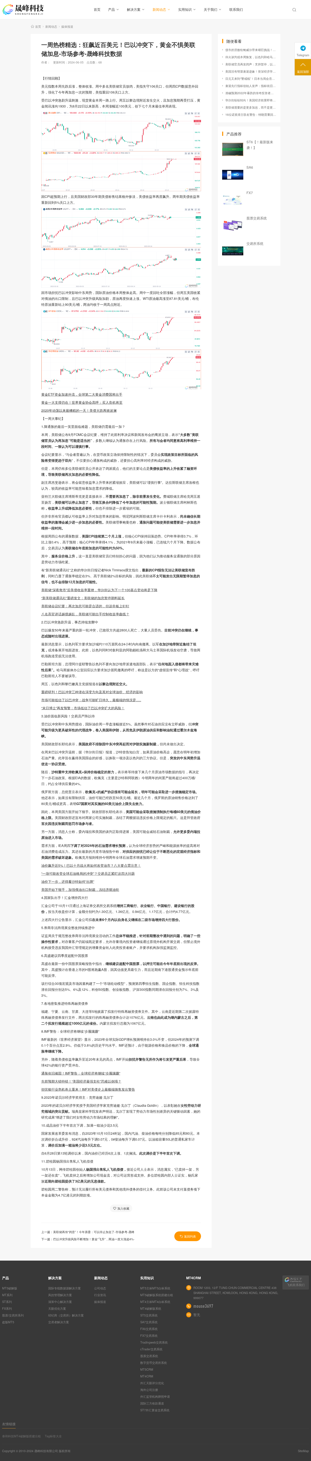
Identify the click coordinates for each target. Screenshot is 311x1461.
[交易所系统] (232, 251)
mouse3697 (203, 1306)
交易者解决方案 (58, 1322)
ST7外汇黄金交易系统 (154, 1410)
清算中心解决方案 (60, 1302)
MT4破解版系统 (150, 1308)
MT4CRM (146, 1376)
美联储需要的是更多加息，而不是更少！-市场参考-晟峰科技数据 (250, 107)
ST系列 (7, 1302)
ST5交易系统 (149, 1315)
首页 (97, 9)
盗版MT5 (8, 1322)
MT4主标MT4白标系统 (155, 1302)
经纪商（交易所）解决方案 (66, 1315)
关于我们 (210, 9)
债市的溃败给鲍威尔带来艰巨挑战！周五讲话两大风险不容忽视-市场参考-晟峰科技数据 (250, 50)
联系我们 (236, 9)
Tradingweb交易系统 (154, 1342)
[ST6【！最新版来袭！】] (232, 149)
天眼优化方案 (57, 1308)
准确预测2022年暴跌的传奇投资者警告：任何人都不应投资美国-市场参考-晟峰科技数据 (250, 93)
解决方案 (133, 9)
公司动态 (100, 1288)
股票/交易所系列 (13, 1315)
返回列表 (190, 1236)
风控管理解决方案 (60, 1295)
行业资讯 (100, 1295)
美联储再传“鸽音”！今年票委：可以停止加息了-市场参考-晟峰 (93, 1232)
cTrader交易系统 (151, 1349)
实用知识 (185, 9)
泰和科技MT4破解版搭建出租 (21, 1436)
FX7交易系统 (149, 1335)
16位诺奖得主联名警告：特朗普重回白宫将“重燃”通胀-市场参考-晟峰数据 (250, 114)
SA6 (249, 167)
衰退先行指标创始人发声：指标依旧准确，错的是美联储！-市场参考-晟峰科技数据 (250, 86)
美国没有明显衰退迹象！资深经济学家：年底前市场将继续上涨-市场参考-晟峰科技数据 (250, 71)
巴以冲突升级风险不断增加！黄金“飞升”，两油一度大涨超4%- (94, 1239)
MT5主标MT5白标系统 (155, 1288)
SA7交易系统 (149, 1322)
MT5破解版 (9, 1288)
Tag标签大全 (53, 1436)
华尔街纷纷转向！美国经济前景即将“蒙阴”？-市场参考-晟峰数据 (250, 100)
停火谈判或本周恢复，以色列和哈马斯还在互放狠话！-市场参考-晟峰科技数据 (250, 57)
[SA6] (232, 174)
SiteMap (303, 1451)
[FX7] (232, 200)
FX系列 (7, 1308)
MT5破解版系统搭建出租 (156, 1295)
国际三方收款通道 (152, 1403)
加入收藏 (123, 1208)
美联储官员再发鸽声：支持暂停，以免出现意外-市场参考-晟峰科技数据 (250, 64)
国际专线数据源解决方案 (64, 1288)
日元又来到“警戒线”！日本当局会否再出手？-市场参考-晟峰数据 (250, 78)
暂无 (196, 1314)
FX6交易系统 (149, 1329)
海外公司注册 (149, 1390)
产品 (111, 9)
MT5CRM (146, 1369)
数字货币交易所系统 (153, 1362)
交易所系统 (254, 243)
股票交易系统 (256, 218)
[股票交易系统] (232, 225)
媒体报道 (67, 26)
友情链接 (9, 1423)
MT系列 (7, 1295)
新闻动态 (159, 9)
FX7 (249, 192)
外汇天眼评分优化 (152, 1383)
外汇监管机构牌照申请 (155, 1396)
